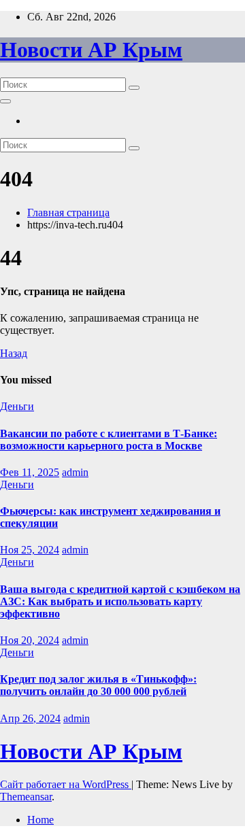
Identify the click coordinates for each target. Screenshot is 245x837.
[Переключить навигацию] (5, 101)
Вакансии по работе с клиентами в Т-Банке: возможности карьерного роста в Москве (108, 439)
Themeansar (26, 796)
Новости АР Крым (91, 49)
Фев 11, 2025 (29, 472)
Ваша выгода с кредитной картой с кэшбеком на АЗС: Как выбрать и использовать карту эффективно (120, 601)
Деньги (17, 406)
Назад (13, 353)
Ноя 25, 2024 (29, 550)
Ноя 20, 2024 (29, 640)
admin (75, 472)
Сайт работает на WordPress (65, 784)
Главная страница (68, 212)
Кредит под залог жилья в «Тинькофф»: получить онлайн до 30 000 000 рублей (98, 685)
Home (40, 819)
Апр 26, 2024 (30, 718)
